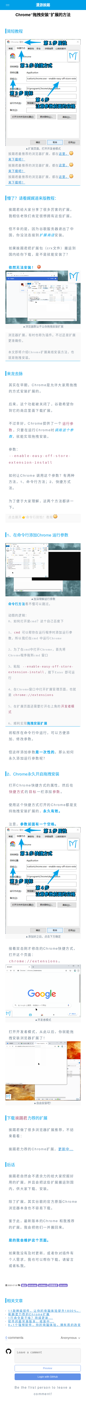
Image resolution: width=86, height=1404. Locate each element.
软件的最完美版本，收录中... (31, 1321)
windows (32, 1285)
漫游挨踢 (43, 4)
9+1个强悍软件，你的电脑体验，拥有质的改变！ (46, 1325)
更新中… (66, 1149)
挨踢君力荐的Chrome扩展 (29, 1314)
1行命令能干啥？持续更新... (30, 1318)
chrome (63, 1285)
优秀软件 (53, 1285)
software (43, 1285)
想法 (24, 1285)
